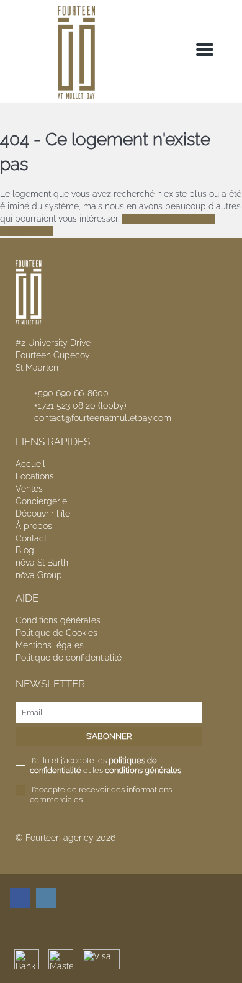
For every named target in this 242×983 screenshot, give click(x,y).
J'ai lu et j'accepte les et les (105, 765)
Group (39, 575)
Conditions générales (58, 620)
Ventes (29, 489)
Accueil (30, 464)
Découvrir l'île (43, 514)
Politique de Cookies (56, 633)
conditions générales (143, 770)
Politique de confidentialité (69, 658)
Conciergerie (41, 501)
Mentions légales (50, 645)
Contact (31, 538)
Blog (25, 550)
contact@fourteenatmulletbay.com (102, 418)
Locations (35, 476)
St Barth (42, 563)
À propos (34, 526)
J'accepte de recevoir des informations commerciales (101, 794)
